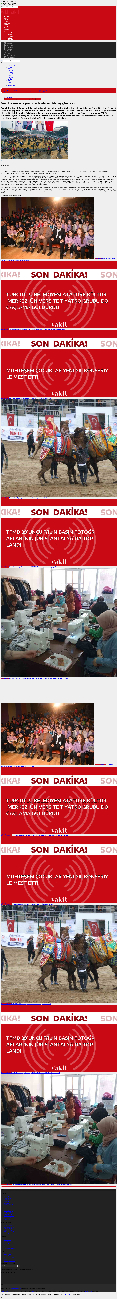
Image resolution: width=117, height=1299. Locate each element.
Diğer (6, 31)
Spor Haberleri (8, 1212)
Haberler (6, 1196)
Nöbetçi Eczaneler (9, 1261)
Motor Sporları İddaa (10, 1232)
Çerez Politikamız (16, 1288)
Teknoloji (11, 34)
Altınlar (6, 1203)
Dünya (10, 38)
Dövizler (6, 1201)
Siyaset (6, 21)
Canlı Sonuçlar (8, 1211)
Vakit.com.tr (4, 1291)
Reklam (6, 1245)
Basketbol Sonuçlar (10, 1214)
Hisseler (6, 1200)
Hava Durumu (10, 51)
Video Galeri (10, 47)
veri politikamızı (66, 1294)
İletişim (6, 1243)
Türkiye (10, 39)
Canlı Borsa (9, 53)
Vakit (5, 95)
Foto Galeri (9, 45)
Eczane (6, 1259)
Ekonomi (7, 23)
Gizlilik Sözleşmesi (9, 1248)
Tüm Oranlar (8, 1219)
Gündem (6, 16)
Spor (5, 18)
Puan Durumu (8, 1217)
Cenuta (33, 1291)
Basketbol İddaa (9, 1227)
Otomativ (10, 36)
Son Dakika (11, 33)
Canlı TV (9, 49)
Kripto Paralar (8, 1204)
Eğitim (6, 24)
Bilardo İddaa (8, 1230)
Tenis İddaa (7, 1233)
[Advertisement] (14, 690)
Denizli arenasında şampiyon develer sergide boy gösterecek (33, 91)
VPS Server (88, 1291)
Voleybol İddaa (8, 1228)
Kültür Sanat (8, 28)
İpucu (9, 75)
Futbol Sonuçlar (9, 1216)
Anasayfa (3, 91)
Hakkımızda (7, 1240)
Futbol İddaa (8, 1225)
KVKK (6, 1246)
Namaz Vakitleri (11, 57)
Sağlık (6, 26)
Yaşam (6, 20)
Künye (6, 1241)
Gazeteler (9, 43)
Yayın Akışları (10, 55)
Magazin (6, 29)
